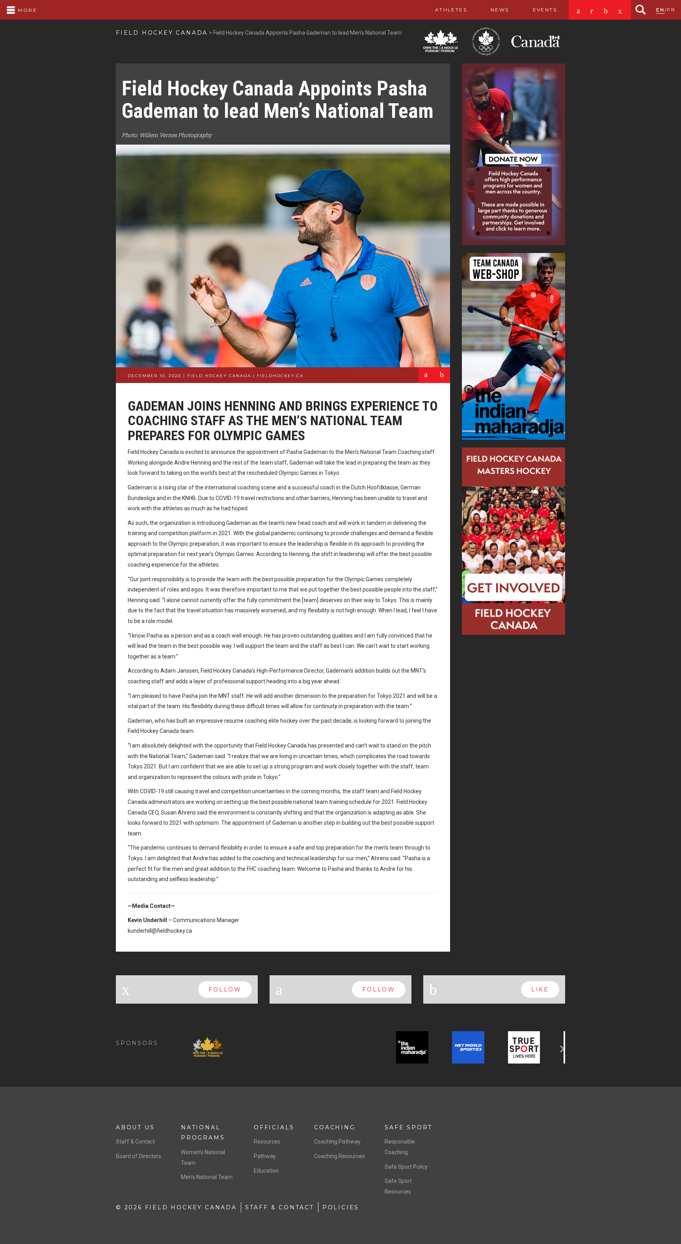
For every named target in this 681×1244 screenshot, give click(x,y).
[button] (197, 1049)
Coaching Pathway (337, 1141)
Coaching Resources (339, 1156)
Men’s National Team (207, 1177)
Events (545, 10)
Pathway (265, 1156)
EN (660, 10)
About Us (135, 1127)
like (540, 989)
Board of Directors (138, 1156)
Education (266, 1171)
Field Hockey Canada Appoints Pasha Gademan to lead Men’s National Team (278, 99)
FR (671, 10)
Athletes (451, 10)
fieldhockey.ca (280, 375)
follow (225, 989)
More (26, 10)
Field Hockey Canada (162, 32)
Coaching (334, 1127)
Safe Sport (408, 1127)
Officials (274, 1127)
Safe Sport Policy (406, 1167)
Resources (267, 1141)
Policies (340, 1207)
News (500, 10)
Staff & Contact (135, 1141)
